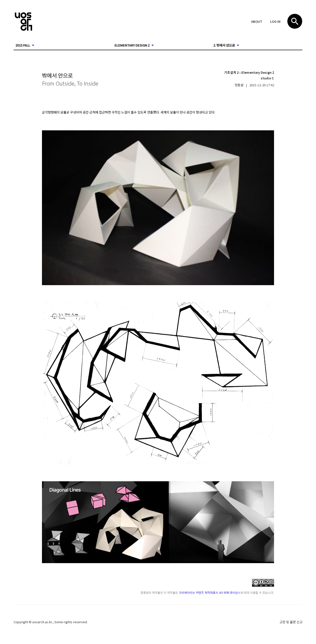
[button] (256, 21)
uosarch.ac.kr (42, 622)
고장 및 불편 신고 (290, 622)
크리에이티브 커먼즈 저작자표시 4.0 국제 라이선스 (209, 592)
